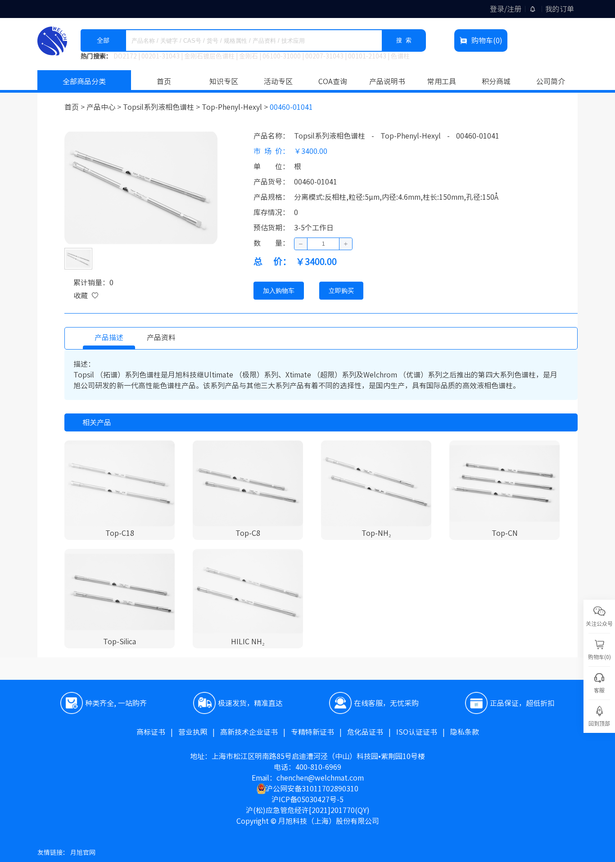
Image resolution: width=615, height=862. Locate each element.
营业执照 (199, 732)
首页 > (75, 107)
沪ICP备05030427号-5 (307, 799)
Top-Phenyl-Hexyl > (236, 107)
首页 (164, 81)
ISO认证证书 (423, 732)
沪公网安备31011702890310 (312, 788)
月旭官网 (82, 852)
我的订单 (559, 9)
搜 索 (404, 40)
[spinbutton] (323, 244)
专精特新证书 (319, 732)
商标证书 (157, 732)
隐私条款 (464, 732)
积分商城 (496, 81)
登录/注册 (505, 9)
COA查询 (332, 81)
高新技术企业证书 (255, 732)
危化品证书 (371, 732)
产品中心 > (104, 107)
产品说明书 (387, 81)
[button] (301, 244)
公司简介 (550, 81)
